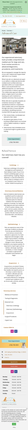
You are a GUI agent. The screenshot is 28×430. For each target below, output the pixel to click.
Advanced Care (9, 302)
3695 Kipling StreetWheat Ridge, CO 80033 (15, 352)
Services (9, 30)
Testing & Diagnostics (11, 298)
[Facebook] (15, 331)
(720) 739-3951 (14, 142)
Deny (14, 427)
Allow (14, 424)
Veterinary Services (10, 291)
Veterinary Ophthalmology (14, 309)
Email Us (7, 357)
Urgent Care (8, 320)
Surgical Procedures (10, 316)
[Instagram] (12, 331)
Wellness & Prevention (11, 295)
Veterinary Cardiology (12, 305)
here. (18, 421)
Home (3, 30)
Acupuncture (10, 313)
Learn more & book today (13, 12)
